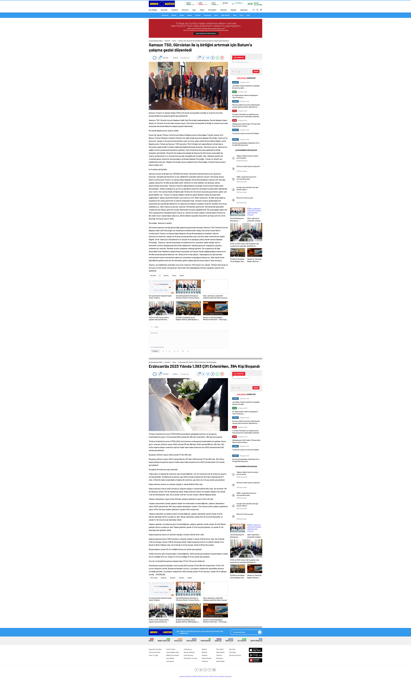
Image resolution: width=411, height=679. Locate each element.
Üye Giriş (232, 649)
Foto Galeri (212, 10)
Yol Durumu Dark (154, 652)
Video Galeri (220, 652)
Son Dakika (153, 10)
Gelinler (189, 578)
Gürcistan (153, 275)
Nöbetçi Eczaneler (172, 655)
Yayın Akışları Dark (172, 652)
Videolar (223, 10)
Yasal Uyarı (228, 676)
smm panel (170, 661)
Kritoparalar (207, 15)
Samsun (166, 275)
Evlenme (181, 578)
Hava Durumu (191, 640)
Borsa (216, 15)
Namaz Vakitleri (164, 640)
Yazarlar (233, 10)
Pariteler (198, 15)
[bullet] (177, 351)
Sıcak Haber (220, 661)
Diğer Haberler (225, 15)
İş (159, 275)
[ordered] (174, 351)
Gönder (155, 351)
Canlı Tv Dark (170, 649)
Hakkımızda (183, 676)
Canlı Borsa (164, 15)
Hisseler (189, 15)
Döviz (234, 15)
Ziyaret (182, 275)
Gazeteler (244, 10)
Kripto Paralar (256, 640)
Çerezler (205, 676)
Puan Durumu (206, 640)
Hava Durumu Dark (155, 649)
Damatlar (173, 578)
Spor (194, 10)
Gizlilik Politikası (197, 676)
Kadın (202, 10)
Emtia (241, 15)
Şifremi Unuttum (235, 655)
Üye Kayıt (232, 652)
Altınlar (182, 15)
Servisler (164, 10)
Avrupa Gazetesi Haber (156, 41)
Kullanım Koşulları (219, 676)
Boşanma (164, 578)
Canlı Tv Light (153, 655)
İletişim (189, 676)
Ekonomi (185, 10)
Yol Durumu (241, 640)
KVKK (211, 676)
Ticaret (174, 275)
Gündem (175, 10)
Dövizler (173, 15)
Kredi (248, 15)
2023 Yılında (154, 578)
